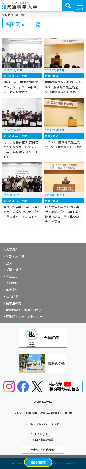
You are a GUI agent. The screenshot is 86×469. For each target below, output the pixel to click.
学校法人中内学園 (43, 450)
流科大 (6, 15)
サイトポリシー (44, 434)
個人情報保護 (44, 439)
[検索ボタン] (68, 5)
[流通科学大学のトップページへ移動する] (19, 7)
